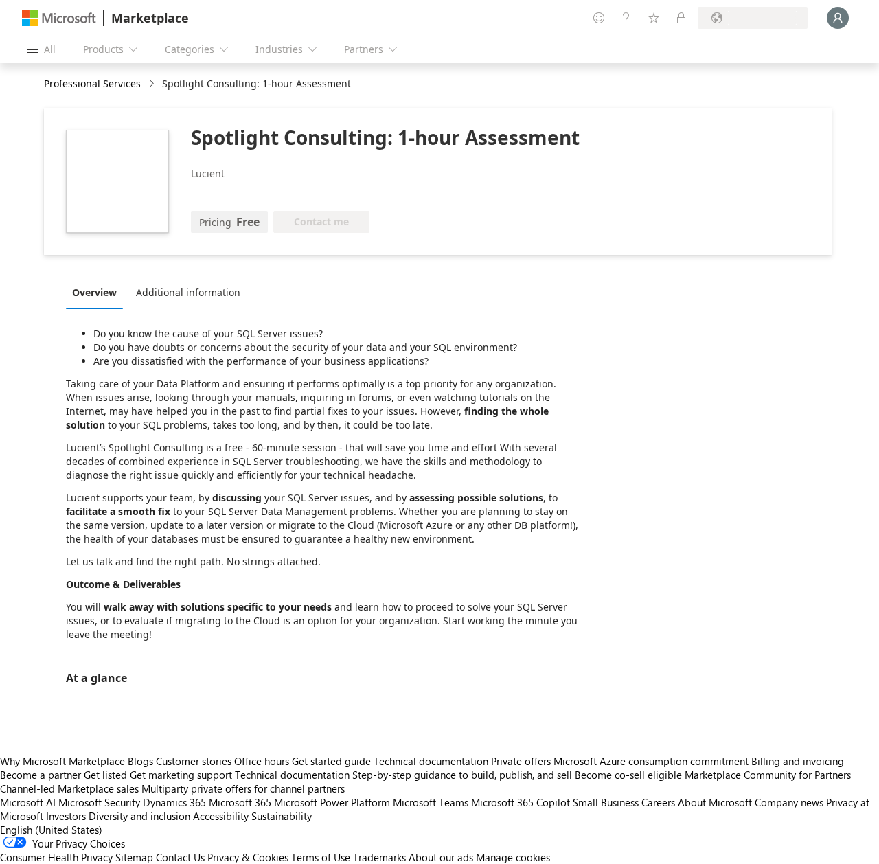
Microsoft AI (28, 802)
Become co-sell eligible (628, 775)
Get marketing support (181, 775)
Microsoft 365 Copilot (520, 802)
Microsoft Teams (430, 802)
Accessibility (221, 816)
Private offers (521, 761)
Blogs (140, 761)
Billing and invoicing (797, 761)
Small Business (606, 802)
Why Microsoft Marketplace (62, 761)
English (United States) (51, 830)
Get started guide (331, 761)
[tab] (98, 292)
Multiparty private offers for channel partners (243, 788)
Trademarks (379, 857)
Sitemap (134, 857)
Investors (66, 816)
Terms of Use (320, 857)
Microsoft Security (99, 802)
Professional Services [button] (92, 83)
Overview (94, 292)
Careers (658, 802)
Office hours (261, 761)
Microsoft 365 (240, 802)
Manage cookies (513, 857)
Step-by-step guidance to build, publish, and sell (462, 775)
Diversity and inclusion (139, 816)
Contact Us (180, 857)
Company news (789, 802)
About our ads (441, 857)
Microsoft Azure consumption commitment (652, 761)
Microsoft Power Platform (332, 802)
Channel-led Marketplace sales (69, 788)
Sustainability (281, 816)
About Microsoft (715, 802)
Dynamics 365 (174, 802)
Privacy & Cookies (247, 857)
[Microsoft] (59, 18)
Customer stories (193, 761)
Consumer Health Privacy (56, 857)
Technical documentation (431, 761)
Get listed (105, 775)
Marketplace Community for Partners (768, 775)
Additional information (188, 292)
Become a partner (40, 775)
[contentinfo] (153, 84)
